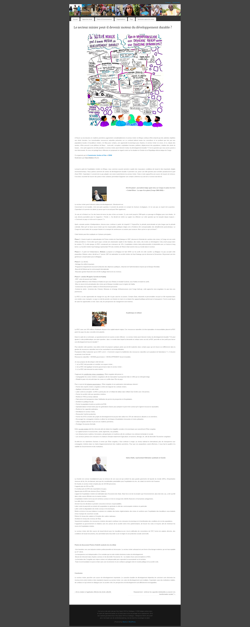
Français (168, 2)
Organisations (121, 19)
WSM (110, 155)
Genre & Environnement (104, 19)
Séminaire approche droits (146, 19)
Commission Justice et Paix (97, 155)
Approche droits (87, 19)
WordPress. (132, 622)
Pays (131, 19)
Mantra (125, 622)
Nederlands (176, 2)
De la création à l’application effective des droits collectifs (93, 592)
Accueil (75, 19)
